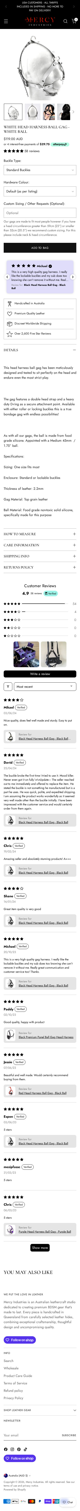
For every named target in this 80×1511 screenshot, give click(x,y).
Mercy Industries (34, 1482)
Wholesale (11, 1368)
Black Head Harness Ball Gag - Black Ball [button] (43, 822)
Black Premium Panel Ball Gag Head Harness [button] (46, 1037)
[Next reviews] (72, 277)
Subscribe (69, 1435)
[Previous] (6, 6)
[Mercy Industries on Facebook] (6, 1450)
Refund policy (13, 1390)
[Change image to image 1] (13, 112)
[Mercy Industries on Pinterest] (19, 1450)
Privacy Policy (13, 1398)
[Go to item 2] (53, 654)
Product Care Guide (18, 1375)
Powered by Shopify (15, 1489)
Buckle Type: (12, 160)
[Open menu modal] (6, 21)
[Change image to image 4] (66, 112)
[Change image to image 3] (49, 112)
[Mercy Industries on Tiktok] (25, 1450)
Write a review (40, 674)
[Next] (73, 6)
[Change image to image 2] (33, 112)
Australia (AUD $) (18, 1475)
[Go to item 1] (26, 654)
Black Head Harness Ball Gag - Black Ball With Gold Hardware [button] (43, 738)
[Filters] (8, 686)
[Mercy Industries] (40, 21)
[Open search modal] (65, 21)
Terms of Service (15, 1383)
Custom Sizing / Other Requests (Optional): (34, 203)
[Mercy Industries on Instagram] (12, 1450)
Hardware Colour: (16, 182)
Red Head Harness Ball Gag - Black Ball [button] (42, 1093)
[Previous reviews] (7, 277)
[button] (14, 151)
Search (8, 1360)
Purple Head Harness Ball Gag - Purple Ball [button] (45, 1232)
